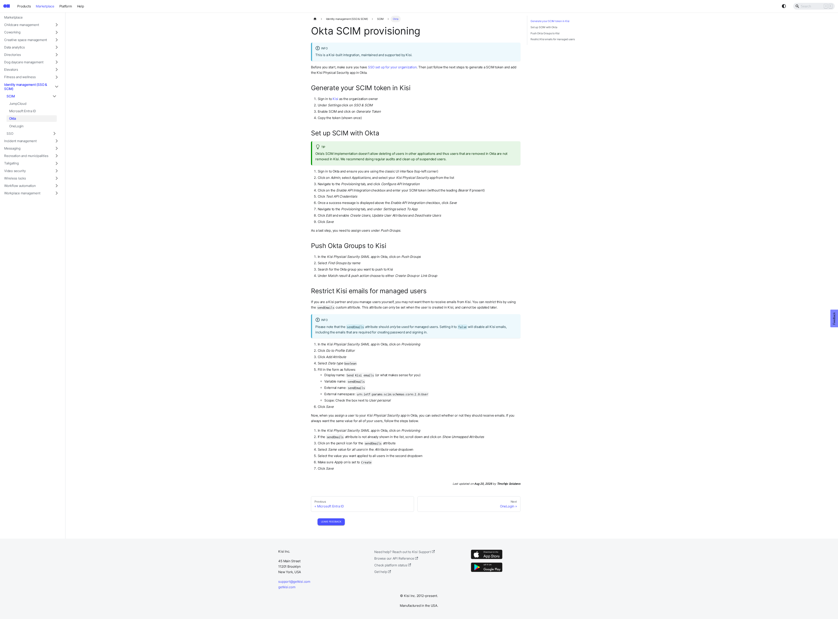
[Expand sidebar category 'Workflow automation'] (56, 185)
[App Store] (486, 559)
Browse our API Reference (394, 558)
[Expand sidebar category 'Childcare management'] (56, 25)
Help (80, 6)
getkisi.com (286, 587)
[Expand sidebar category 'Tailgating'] (56, 163)
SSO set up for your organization (392, 67)
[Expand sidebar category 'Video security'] (56, 170)
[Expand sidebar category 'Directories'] (56, 54)
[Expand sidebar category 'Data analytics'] (56, 47)
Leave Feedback (331, 521)
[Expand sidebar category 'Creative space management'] (56, 39)
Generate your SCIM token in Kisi (550, 21)
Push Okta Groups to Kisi (545, 33)
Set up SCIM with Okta (544, 27)
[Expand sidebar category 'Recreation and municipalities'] (56, 156)
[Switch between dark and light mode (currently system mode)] (784, 6)
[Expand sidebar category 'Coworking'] (56, 32)
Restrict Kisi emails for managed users (553, 39)
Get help (380, 572)
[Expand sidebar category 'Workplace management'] (56, 193)
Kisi (335, 99)
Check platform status (390, 565)
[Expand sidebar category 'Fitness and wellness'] (56, 77)
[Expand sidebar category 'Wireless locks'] (56, 178)
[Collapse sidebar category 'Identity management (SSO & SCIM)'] (56, 86)
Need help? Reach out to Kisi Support (402, 552)
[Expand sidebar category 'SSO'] (54, 133)
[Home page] (315, 19)
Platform (65, 6)
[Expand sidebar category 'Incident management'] (56, 141)
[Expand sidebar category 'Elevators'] (56, 69)
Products (24, 6)
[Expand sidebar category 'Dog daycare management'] (56, 62)
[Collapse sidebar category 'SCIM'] (54, 96)
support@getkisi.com (294, 581)
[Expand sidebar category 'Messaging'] (56, 148)
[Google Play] (486, 572)
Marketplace (45, 6)
